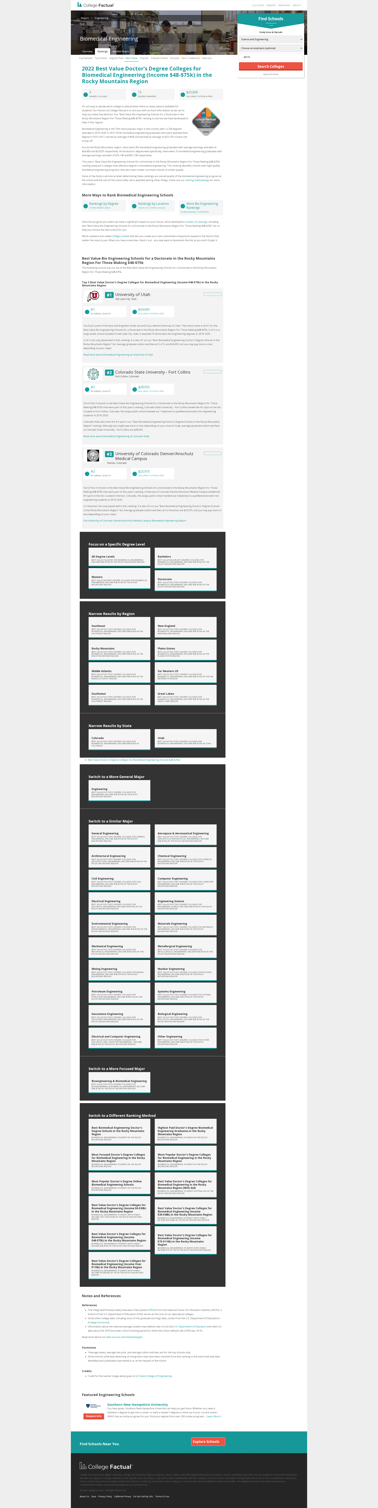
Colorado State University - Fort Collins (152, 372)
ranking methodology (197, 180)
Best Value (131, 58)
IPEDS (152, 1310)
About (297, 5)
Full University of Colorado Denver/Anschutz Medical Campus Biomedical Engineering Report (134, 520)
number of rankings (196, 221)
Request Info (93, 1416)
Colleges (258, 5)
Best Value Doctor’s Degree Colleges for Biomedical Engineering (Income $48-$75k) (134, 759)
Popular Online (159, 58)
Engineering (101, 18)
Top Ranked (85, 58)
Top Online (100, 58)
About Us (84, 1496)
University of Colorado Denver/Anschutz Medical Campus (154, 456)
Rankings (284, 5)
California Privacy (122, 1496)
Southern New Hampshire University (137, 1404)
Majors (271, 5)
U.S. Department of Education (190, 1326)
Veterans (207, 58)
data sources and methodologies (124, 1337)
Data (93, 1496)
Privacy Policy (105, 1496)
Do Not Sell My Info (143, 1496)
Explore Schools (206, 1441)
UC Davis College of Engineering (154, 1376)
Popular (144, 58)
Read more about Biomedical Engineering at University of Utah (118, 354)
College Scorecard (98, 1322)
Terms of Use (162, 1496)
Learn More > (214, 1416)
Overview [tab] (87, 51)
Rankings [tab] (102, 51)
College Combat (120, 236)
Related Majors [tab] (121, 51)
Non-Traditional (190, 58)
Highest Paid (116, 58)
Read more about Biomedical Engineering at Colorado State (116, 436)
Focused (174, 58)
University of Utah (132, 294)
